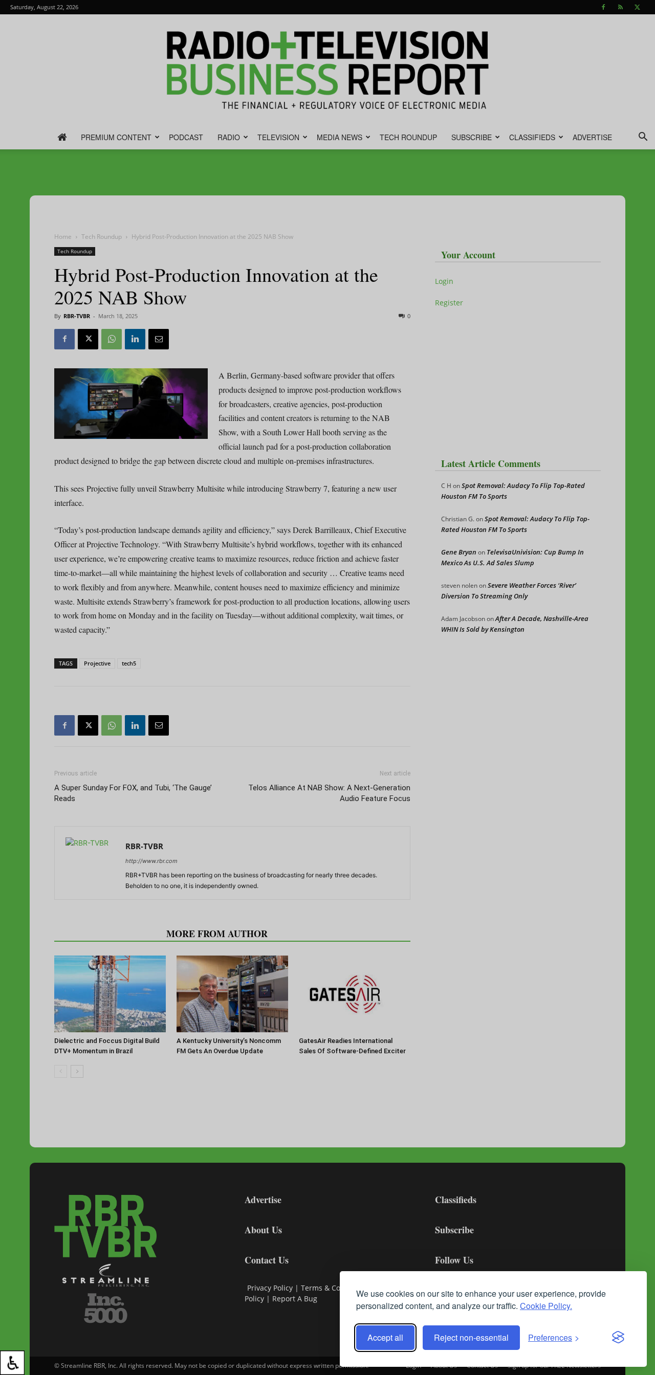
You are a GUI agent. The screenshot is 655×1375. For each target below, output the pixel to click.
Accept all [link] (385, 1337)
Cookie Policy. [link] (546, 1306)
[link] (12, 1362)
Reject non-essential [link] (471, 1337)
